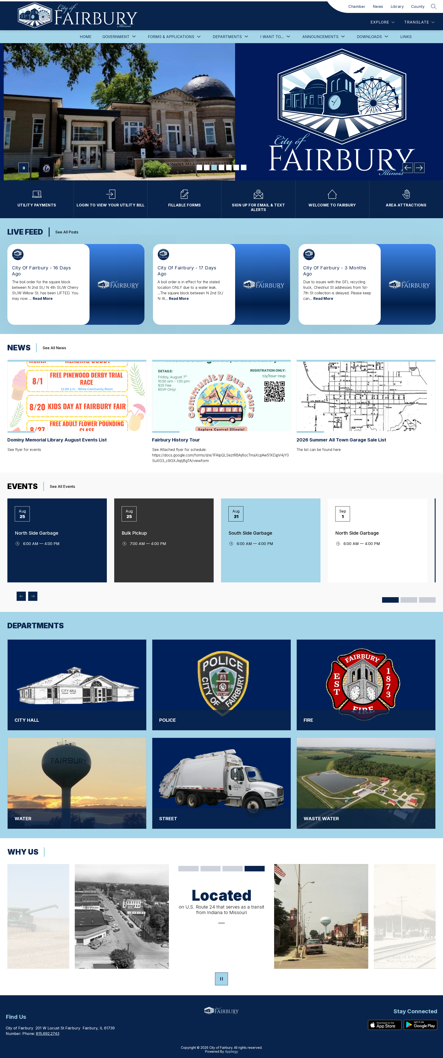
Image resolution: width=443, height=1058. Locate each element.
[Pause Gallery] (23, 168)
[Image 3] (214, 167)
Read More (43, 298)
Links (406, 36)
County (418, 6)
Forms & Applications (171, 36)
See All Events (62, 486)
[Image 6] (236, 167)
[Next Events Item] (32, 596)
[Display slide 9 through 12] (427, 600)
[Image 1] (199, 167)
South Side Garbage (250, 533)
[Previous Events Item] (21, 596)
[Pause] (221, 979)
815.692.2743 (47, 1033)
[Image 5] (229, 167)
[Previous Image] (408, 168)
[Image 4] (221, 167)
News (378, 6)
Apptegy (231, 1051)
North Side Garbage (36, 533)
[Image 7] (243, 167)
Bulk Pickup (134, 533)
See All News (54, 348)
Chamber (356, 6)
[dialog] (77, 684)
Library (397, 6)
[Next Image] (419, 168)
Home (85, 36)
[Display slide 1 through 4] (390, 600)
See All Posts (66, 232)
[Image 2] (207, 167)
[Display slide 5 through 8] (409, 600)
